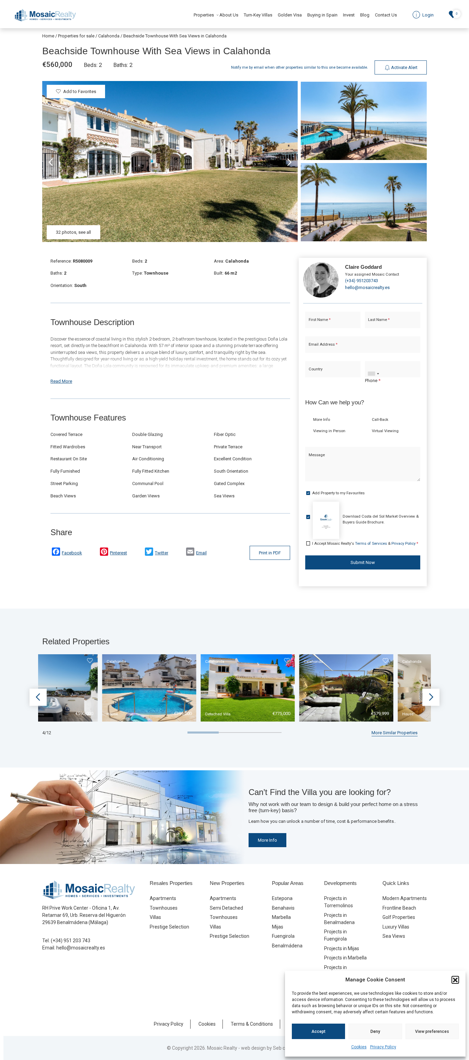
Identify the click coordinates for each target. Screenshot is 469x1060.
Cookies (359, 1047)
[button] (455, 979)
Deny (375, 1031)
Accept (318, 1031)
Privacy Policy (383, 1047)
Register (252, 591)
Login (213, 591)
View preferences (432, 1031)
